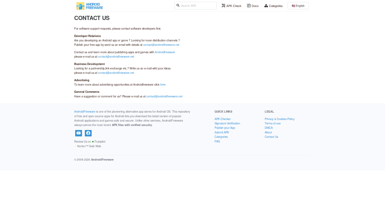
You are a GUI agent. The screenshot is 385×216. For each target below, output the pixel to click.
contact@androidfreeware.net (161, 45)
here (163, 84)
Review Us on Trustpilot (89, 141)
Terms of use (273, 123)
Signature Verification (227, 123)
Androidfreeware (165, 52)
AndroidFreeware (84, 111)
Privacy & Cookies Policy (279, 119)
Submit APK (222, 132)
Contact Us (271, 137)
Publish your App (225, 128)
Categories (276, 6)
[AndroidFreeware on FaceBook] (88, 133)
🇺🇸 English (298, 6)
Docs (255, 6)
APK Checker (223, 119)
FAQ (217, 141)
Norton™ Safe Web (87, 146)
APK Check (233, 6)
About (268, 132)
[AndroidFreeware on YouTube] (78, 133)
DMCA (269, 128)
